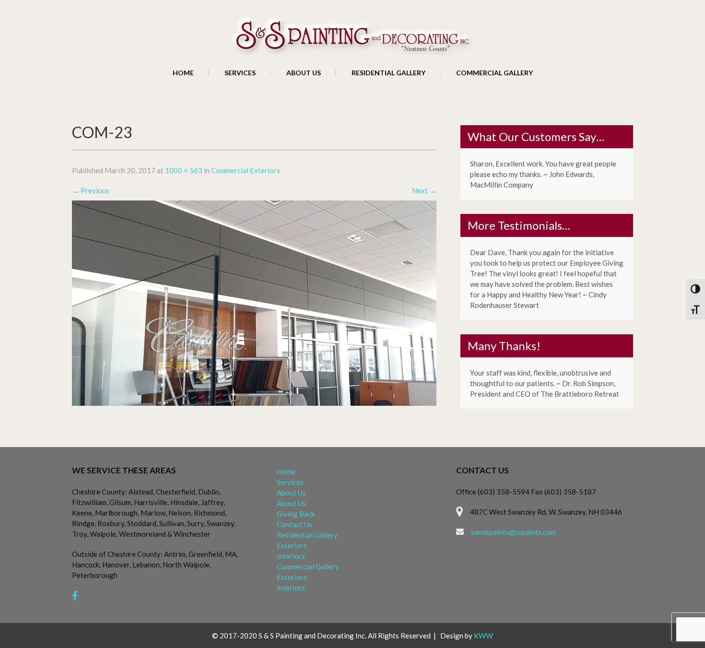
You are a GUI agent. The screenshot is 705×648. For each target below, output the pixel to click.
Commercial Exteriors (245, 170)
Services (240, 73)
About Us (303, 73)
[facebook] (75, 595)
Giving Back (296, 513)
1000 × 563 (183, 170)
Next (424, 190)
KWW (483, 635)
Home (183, 73)
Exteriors (292, 545)
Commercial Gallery (494, 73)
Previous (90, 190)
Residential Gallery (388, 73)
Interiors (291, 556)
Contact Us (294, 524)
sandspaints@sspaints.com (513, 532)
